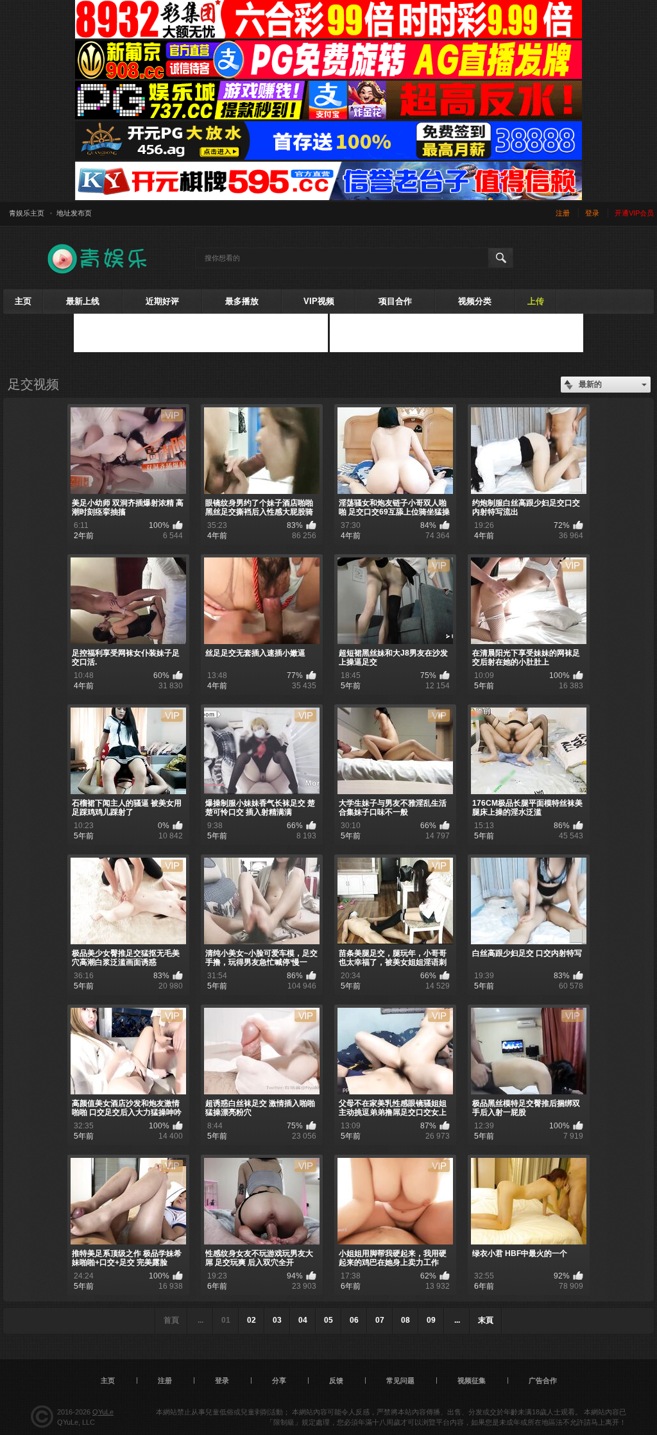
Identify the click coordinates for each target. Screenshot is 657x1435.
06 (354, 1320)
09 (431, 1320)
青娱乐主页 (26, 213)
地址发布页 (74, 213)
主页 (23, 301)
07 (379, 1320)
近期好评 (162, 301)
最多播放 (242, 301)
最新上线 (82, 301)
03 (277, 1320)
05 (328, 1320)
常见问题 (400, 1380)
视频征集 (471, 1380)
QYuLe (103, 1412)
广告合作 (543, 1380)
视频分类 (474, 301)
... (457, 1320)
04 (302, 1320)
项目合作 (395, 301)
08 (405, 1320)
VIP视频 (318, 301)
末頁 (485, 1320)
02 (251, 1320)
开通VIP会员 (634, 213)
